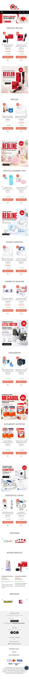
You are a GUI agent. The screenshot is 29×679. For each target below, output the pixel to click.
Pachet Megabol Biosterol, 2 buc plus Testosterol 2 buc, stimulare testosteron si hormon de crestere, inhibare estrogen (8, 441)
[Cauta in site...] (27, 12)
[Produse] (2, 12)
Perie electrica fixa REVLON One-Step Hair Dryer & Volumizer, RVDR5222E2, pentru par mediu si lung (21, 45)
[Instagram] (17, 632)
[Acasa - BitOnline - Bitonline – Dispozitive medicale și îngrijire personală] (14, 7)
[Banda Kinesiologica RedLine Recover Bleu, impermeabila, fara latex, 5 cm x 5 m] (8, 109)
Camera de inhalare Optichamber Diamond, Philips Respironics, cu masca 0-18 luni (8, 299)
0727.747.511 (15, 641)
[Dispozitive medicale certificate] (14, 18)
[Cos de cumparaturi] (23, 12)
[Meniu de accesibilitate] (26, 668)
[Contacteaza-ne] (20, 12)
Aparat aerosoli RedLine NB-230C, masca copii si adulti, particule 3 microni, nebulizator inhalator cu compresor (21, 116)
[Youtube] (14, 632)
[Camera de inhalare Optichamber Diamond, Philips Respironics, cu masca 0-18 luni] (8, 291)
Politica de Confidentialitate (18, 623)
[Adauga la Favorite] (8, 60)
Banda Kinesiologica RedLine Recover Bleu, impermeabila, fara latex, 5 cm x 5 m (7, 116)
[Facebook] (11, 632)
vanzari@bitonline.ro (15, 644)
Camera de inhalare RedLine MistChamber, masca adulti (21, 299)
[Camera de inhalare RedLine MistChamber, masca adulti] (21, 291)
